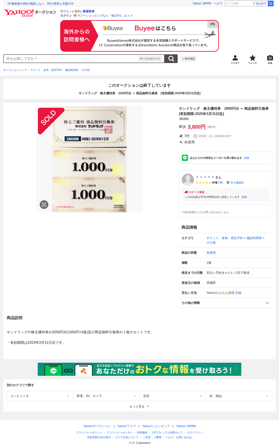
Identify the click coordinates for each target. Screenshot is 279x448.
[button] (225, 303)
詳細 (246, 157)
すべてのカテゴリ (150, 58)
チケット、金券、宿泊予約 (46, 70)
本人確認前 (237, 182)
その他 (86, 70)
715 (220, 182)
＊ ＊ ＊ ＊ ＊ (205, 177)
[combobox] (70, 59)
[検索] (271, 3)
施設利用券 (71, 70)
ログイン (66, 15)
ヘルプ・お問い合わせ (179, 437)
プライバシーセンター (120, 432)
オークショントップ (15, 70)
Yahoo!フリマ (126, 426)
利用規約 (142, 432)
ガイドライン (195, 432)
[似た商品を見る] (44, 204)
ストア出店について (127, 437)
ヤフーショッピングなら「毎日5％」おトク (105, 15)
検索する (171, 58)
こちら (225, 212)
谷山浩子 (261, 3)
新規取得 (88, 11)
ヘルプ (218, 3)
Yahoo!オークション (97, 426)
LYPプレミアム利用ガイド (167, 432)
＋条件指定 (188, 58)
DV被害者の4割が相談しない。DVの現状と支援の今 (41, 3)
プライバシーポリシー (89, 432)
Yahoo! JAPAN (201, 3)
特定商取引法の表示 (99, 437)
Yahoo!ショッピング (156, 426)
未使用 (211, 252)
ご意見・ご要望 (152, 437)
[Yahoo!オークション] (30, 10)
